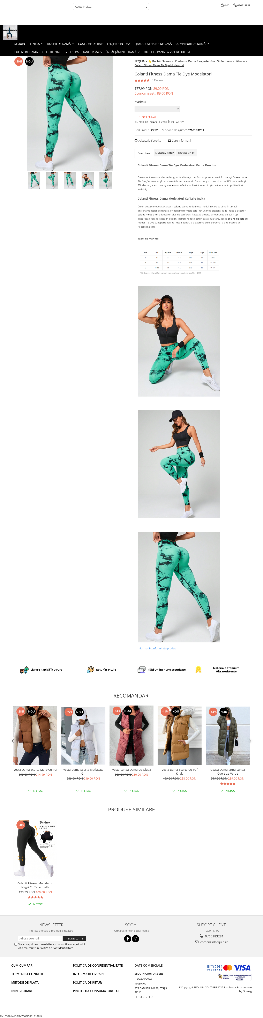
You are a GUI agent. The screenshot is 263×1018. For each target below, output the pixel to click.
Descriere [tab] (144, 153)
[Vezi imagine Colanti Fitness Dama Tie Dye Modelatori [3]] (88, 180)
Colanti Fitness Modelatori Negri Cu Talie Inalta (35, 885)
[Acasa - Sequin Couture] (23, 32)
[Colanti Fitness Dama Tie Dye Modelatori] (69, 113)
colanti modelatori (148, 214)
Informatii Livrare (88, 974)
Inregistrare (22, 991)
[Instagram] (135, 938)
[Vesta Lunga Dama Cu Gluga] (131, 736)
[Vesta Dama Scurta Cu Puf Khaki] (180, 735)
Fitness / (242, 61)
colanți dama (181, 206)
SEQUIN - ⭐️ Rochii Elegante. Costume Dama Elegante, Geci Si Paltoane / (185, 61)
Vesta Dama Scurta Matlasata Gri (83, 771)
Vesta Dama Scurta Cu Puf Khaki (179, 771)
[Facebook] (127, 938)
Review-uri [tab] (186, 153)
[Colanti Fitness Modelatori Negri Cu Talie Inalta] (35, 849)
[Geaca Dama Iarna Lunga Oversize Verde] (228, 736)
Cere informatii (181, 140)
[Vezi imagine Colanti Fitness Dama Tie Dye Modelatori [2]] (70, 180)
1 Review (157, 80)
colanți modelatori (169, 185)
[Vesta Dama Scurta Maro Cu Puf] (35, 735)
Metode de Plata (25, 982)
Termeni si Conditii (27, 974)
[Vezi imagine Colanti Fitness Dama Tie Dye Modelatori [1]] (52, 180)
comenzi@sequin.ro (214, 942)
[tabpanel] (69, 113)
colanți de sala (236, 218)
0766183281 (214, 936)
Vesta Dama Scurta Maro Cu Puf (35, 770)
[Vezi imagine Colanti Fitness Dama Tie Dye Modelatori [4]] (106, 180)
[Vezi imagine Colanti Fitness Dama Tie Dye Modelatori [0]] (34, 180)
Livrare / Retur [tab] (164, 153)
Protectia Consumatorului (96, 991)
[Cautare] (145, 6)
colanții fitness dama (235, 177)
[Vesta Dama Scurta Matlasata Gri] (83, 736)
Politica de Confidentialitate (56, 948)
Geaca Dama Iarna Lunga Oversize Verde (227, 771)
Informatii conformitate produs (157, 648)
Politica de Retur (87, 982)
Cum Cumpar (21, 965)
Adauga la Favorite (149, 140)
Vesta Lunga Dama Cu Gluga (131, 770)
